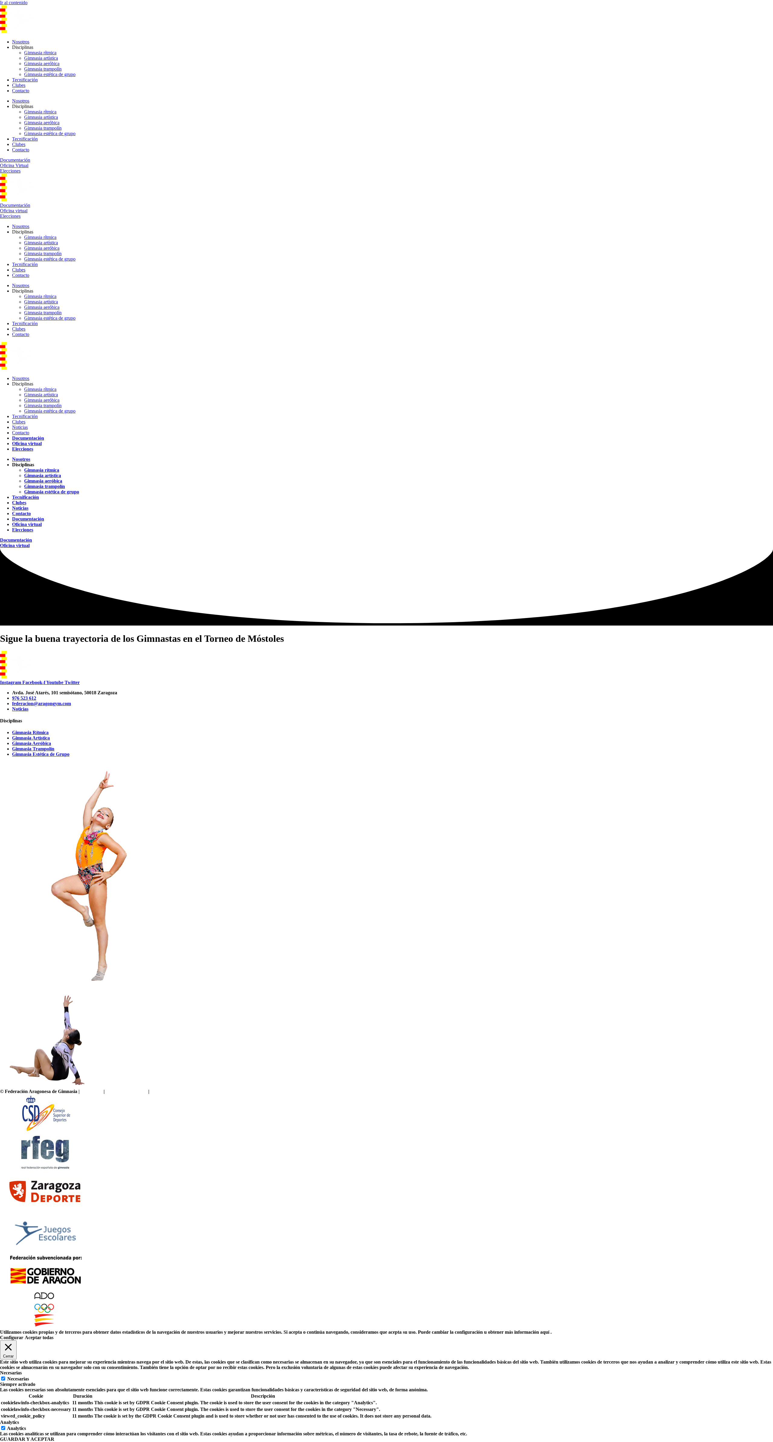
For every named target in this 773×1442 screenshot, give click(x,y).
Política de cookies (168, 1091)
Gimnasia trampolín (43, 68)
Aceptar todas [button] (39, 1337)
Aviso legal (91, 1091)
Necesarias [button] (11, 1372)
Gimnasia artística (41, 58)
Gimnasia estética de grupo (49, 74)
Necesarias (18, 1378)
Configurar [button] (11, 1337)
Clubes (18, 85)
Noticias (20, 427)
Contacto (20, 90)
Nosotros (20, 41)
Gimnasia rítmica (40, 52)
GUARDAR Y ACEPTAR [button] (27, 1439)
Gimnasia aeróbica (41, 63)
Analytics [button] (9, 1422)
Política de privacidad (126, 1091)
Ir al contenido (13, 2)
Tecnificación (25, 79)
